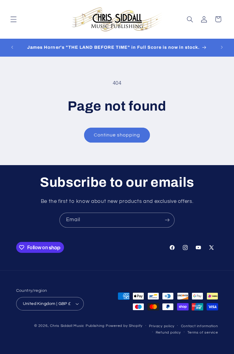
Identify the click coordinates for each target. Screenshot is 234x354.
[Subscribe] (167, 220)
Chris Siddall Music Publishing (77, 325)
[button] (13, 19)
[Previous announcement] (12, 47)
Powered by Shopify (124, 325)
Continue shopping (117, 135)
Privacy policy (162, 326)
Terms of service (202, 332)
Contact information (199, 326)
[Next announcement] (222, 47)
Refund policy (168, 332)
